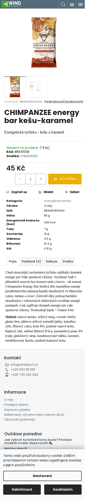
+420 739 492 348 (24, 374)
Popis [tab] (13, 261)
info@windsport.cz (24, 364)
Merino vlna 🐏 (16, 448)
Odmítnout (22, 489)
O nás (8, 400)
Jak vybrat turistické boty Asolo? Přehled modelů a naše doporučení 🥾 (38, 441)
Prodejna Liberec (16, 405)
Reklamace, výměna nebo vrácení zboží (34, 415)
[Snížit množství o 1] (20, 179)
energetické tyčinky (57, 201)
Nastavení (42, 475)
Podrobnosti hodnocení (63, 102)
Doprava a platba (17, 410)
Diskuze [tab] (51, 261)
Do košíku (68, 179)
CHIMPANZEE (29, 156)
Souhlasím (63, 489)
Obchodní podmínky (19, 419)
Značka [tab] (67, 261)
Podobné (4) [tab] (31, 261)
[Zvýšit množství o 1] (41, 179)
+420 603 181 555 (23, 369)
